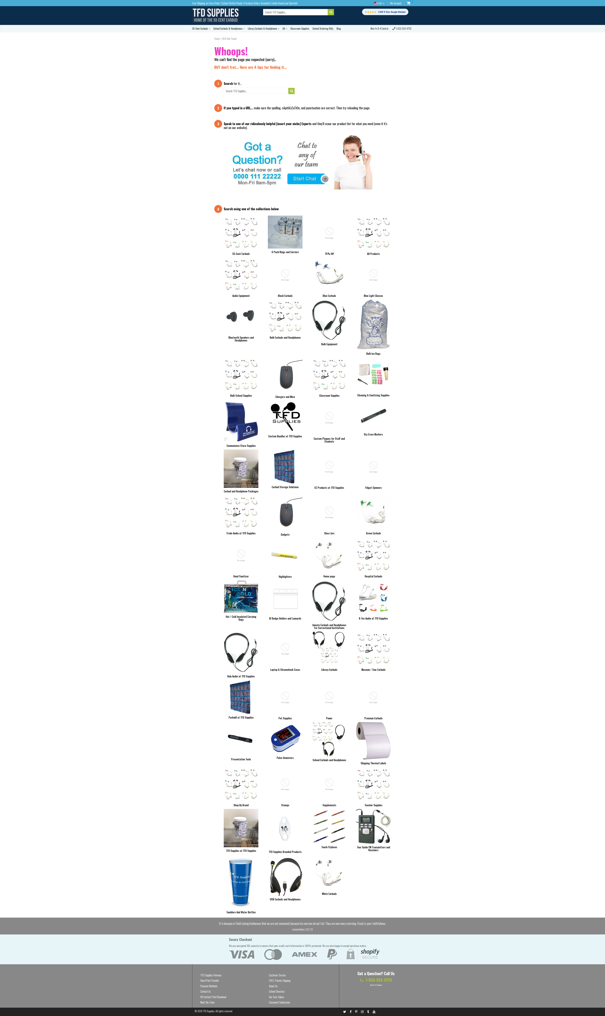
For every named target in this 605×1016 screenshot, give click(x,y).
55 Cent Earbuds (200, 28)
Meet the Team (207, 1002)
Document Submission (279, 1002)
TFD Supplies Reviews (211, 975)
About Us (273, 986)
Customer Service (277, 975)
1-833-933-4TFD (403, 28)
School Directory (277, 991)
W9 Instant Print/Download (213, 997)
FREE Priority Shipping (280, 980)
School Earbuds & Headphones (228, 28)
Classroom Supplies (299, 28)
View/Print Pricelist (209, 980)
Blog (339, 28)
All (284, 28)
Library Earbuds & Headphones (263, 28)
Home (217, 38)
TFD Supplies (209, 1011)
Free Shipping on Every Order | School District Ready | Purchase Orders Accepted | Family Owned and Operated (244, 3)
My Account (395, 3)
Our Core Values (276, 997)
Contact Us (205, 991)
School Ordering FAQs (322, 28)
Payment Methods (208, 986)
